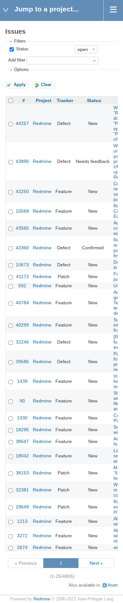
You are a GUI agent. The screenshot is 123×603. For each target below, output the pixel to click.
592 (22, 285)
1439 (22, 381)
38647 (22, 441)
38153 (22, 472)
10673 (22, 264)
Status (22, 49)
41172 (22, 276)
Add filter (16, 60)
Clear (46, 84)
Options (21, 69)
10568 (22, 211)
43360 (22, 247)
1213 (22, 521)
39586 (22, 361)
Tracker (65, 100)
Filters (20, 41)
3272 (22, 535)
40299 (22, 325)
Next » (96, 563)
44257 (22, 123)
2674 (22, 547)
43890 (22, 161)
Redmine (42, 123)
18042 (22, 455)
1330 (22, 417)
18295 (22, 429)
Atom (113, 585)
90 (22, 400)
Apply (20, 84)
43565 (22, 228)
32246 (22, 342)
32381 (22, 489)
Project (43, 100)
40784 (22, 302)
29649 (22, 506)
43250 (22, 191)
